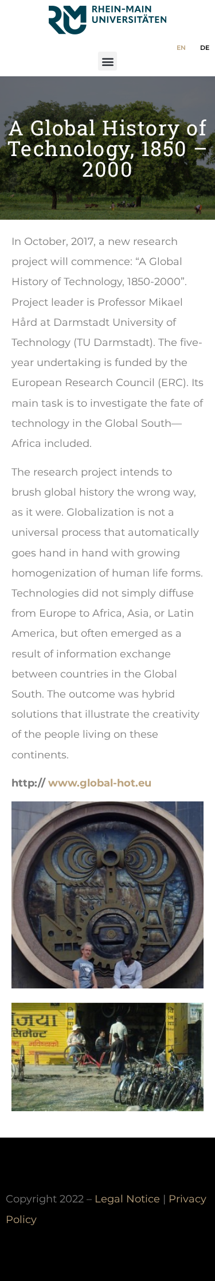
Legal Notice (127, 1199)
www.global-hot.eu (99, 783)
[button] (107, 61)
